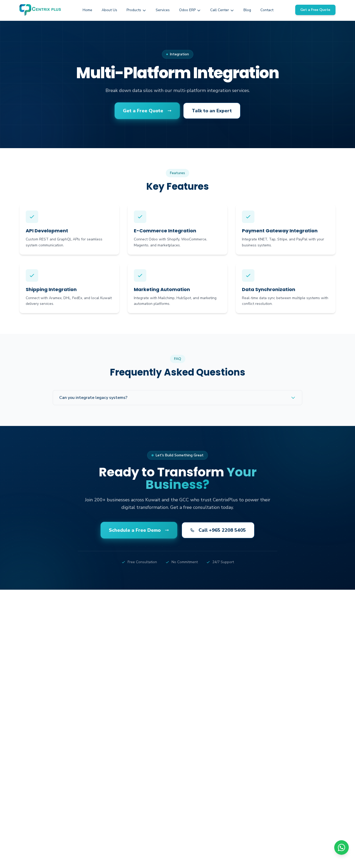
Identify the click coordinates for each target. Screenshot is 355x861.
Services (163, 10)
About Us (109, 10)
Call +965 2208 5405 (222, 530)
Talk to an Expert (212, 111)
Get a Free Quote (315, 9)
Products (134, 10)
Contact (266, 10)
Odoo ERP (187, 10)
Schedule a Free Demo (135, 530)
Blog (247, 10)
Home (87, 10)
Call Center (219, 10)
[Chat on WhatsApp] (341, 847)
